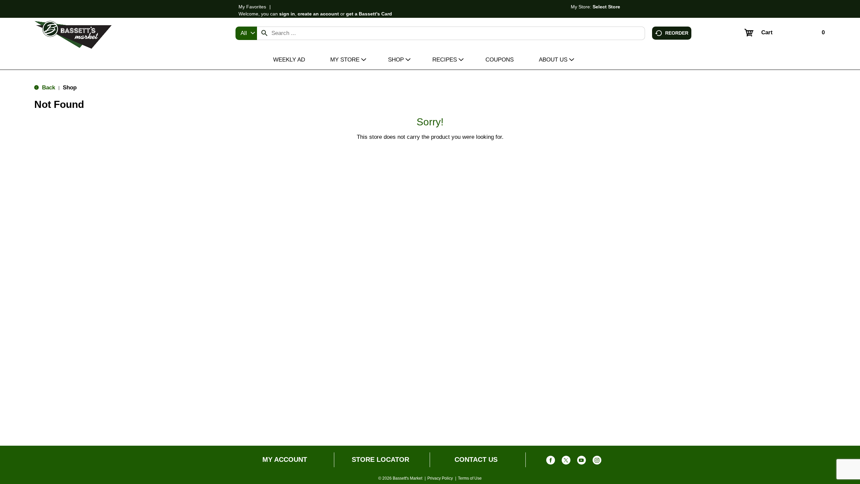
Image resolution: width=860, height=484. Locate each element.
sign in (287, 13)
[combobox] (246, 33)
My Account (284, 459)
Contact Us (476, 459)
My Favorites (252, 6)
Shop (70, 87)
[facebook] (550, 461)
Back (47, 87)
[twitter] (566, 461)
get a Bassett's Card (369, 13)
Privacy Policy (440, 478)
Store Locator (380, 459)
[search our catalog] (264, 33)
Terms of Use (470, 478)
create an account (318, 13)
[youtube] (581, 461)
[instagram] (597, 461)
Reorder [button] (676, 32)
